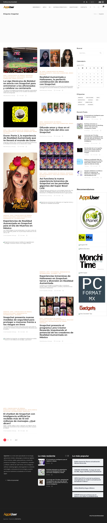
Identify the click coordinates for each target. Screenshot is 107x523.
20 (90, 79)
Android (6, 215)
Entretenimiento (9, 77)
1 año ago (13, 95)
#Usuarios (90, 104)
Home (95, 14)
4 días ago (86, 143)
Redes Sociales (17, 78)
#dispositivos (81, 100)
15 (97, 77)
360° (41, 173)
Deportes (29, 75)
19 (86, 79)
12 (86, 77)
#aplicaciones (89, 97)
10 (78, 77)
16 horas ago (87, 130)
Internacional (19, 218)
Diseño (32, 130)
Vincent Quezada (7, 235)
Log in (92, 2)
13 (90, 77)
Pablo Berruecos (7, 95)
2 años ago (49, 90)
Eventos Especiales (24, 217)
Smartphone (73, 7)
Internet (54, 273)
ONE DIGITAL (18, 519)
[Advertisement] (53, 30)
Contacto (84, 7)
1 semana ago (87, 177)
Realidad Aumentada (60, 73)
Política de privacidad (10, 2)
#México (80, 102)
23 (101, 79)
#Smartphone (88, 102)
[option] (53, 473)
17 (78, 79)
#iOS (97, 100)
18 (82, 79)
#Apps (98, 97)
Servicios (26, 411)
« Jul (78, 87)
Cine (9, 130)
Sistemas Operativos (59, 7)
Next (16, 440)
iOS (60, 273)
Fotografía (55, 272)
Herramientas (8, 218)
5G (49, 7)
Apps (44, 7)
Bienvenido (36, 7)
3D (40, 71)
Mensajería (21, 77)
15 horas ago (87, 119)
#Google (90, 100)
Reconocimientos (55, 321)
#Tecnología (81, 104)
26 (86, 82)
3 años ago (49, 195)
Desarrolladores (46, 319)
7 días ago (86, 154)
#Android (80, 97)
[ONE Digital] (83, 272)
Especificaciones (9, 217)
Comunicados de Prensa (16, 75)
